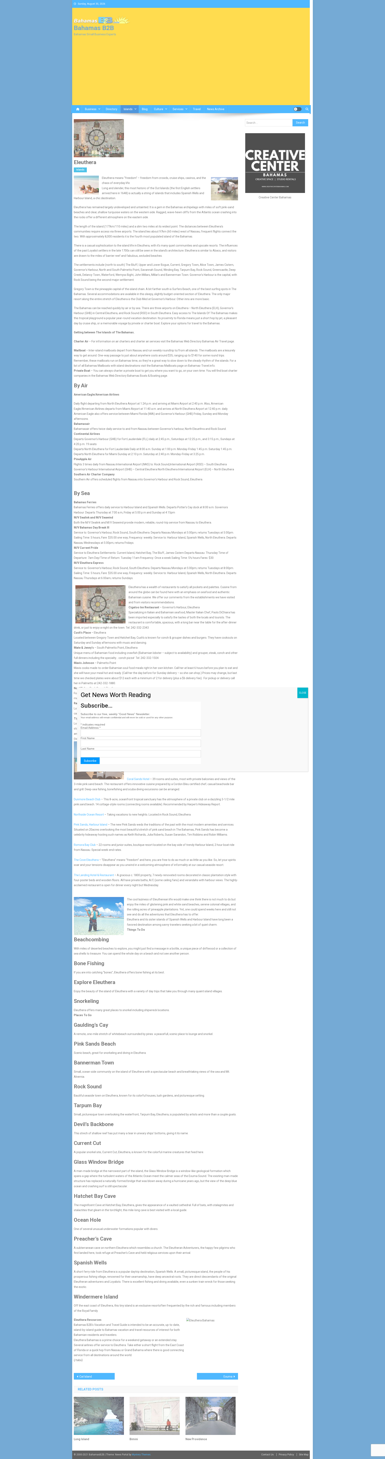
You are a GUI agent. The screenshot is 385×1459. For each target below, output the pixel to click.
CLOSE (302, 692)
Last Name (87, 748)
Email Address (90, 727)
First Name (88, 738)
